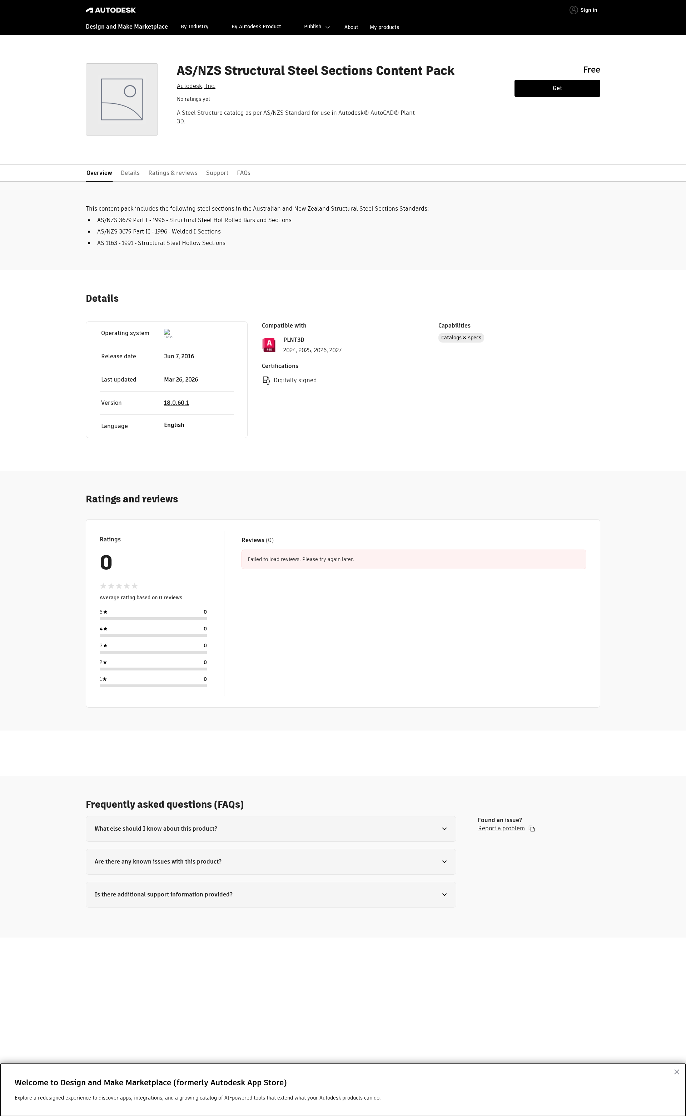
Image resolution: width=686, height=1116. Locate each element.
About (351, 27)
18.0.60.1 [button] (176, 403)
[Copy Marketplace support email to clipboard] (531, 828)
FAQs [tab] (243, 173)
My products (384, 27)
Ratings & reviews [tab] (173, 173)
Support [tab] (217, 173)
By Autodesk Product (256, 26)
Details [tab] (130, 173)
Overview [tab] (99, 173)
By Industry (195, 26)
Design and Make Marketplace (127, 27)
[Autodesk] (111, 10)
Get (557, 88)
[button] (271, 828)
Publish (312, 26)
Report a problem (501, 828)
